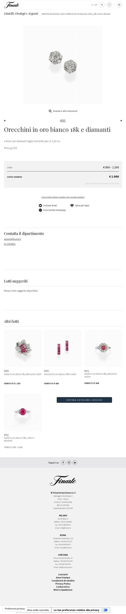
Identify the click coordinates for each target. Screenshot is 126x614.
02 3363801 (10, 243)
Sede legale (57, 496)
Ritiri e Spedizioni (63, 589)
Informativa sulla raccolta (34, 610)
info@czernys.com (65, 567)
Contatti (63, 574)
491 (86, 370)
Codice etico (63, 586)
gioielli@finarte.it (12, 239)
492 (6, 434)
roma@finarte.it (66, 547)
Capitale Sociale (59, 508)
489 (6, 370)
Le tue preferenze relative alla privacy (76, 610)
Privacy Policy (63, 583)
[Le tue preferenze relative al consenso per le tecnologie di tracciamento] (14, 609)
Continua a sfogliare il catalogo (84, 400)
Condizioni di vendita (63, 580)
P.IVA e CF (57, 502)
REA (58, 505)
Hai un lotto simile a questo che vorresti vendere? (63, 197)
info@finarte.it (65, 528)
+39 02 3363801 (66, 522)
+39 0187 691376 (66, 561)
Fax (56, 525)
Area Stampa (63, 577)
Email (57, 528)
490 (46, 370)
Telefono (57, 522)
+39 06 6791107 (66, 541)
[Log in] (109, 5)
